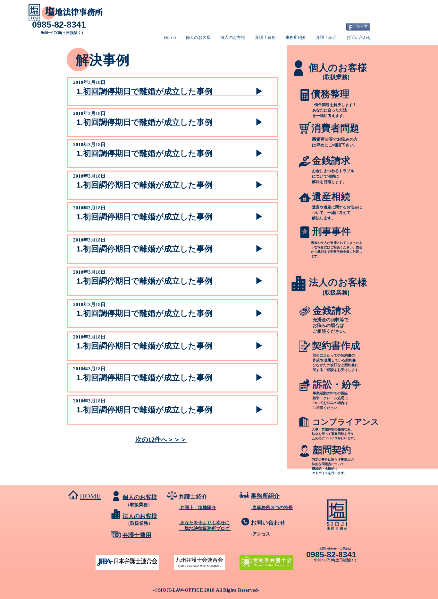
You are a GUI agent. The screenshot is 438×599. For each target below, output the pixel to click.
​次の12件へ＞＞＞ (161, 439)
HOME (90, 496)
